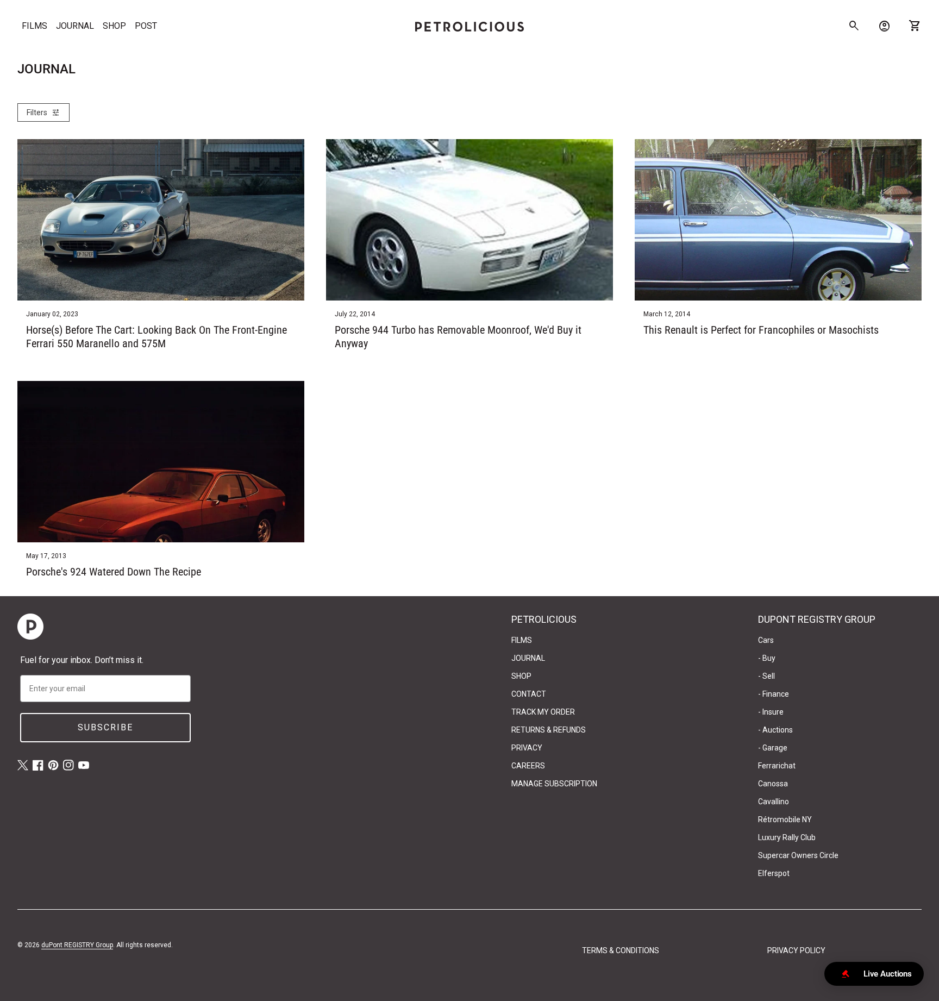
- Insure (771, 712)
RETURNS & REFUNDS (548, 729)
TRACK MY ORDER (543, 712)
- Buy (766, 658)
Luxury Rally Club (787, 837)
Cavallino (773, 801)
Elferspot (774, 873)
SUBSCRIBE (105, 727)
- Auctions (775, 729)
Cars (766, 640)
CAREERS (528, 765)
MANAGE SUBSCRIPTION (554, 783)
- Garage (772, 747)
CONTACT (528, 694)
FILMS (34, 26)
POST (146, 26)
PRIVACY (526, 747)
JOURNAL (75, 26)
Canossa (773, 783)
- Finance (773, 694)
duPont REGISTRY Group (77, 945)
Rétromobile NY (785, 819)
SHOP (114, 26)
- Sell (766, 676)
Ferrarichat (777, 765)
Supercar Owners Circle (798, 855)
